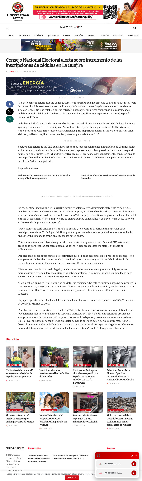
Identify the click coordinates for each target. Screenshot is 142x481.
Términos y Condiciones (38, 455)
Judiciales (53, 35)
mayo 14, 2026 (46, 429)
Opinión (104, 35)
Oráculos (133, 35)
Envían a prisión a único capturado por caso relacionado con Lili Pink (85, 418)
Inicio (11, 35)
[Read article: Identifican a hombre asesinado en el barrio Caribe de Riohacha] (54, 356)
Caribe (66, 35)
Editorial (118, 35)
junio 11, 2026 (113, 383)
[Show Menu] (7, 28)
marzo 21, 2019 (29, 71)
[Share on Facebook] (10, 104)
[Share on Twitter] (10, 111)
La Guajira (24, 35)
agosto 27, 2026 (13, 380)
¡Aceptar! (72, 477)
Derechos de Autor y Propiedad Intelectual (70, 455)
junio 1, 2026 (12, 426)
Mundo (91, 35)
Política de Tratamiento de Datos (67, 458)
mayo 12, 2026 (113, 429)
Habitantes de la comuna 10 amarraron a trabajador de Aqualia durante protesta (19, 373)
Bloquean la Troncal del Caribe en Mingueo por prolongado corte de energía (20, 418)
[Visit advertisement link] (71, 12)
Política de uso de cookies (39, 458)
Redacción (14, 71)
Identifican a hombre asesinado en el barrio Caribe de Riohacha (54, 373)
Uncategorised (15, 365)
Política (38, 35)
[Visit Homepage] (71, 28)
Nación (79, 35)
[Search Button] (134, 28)
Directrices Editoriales (37, 461)
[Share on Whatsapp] (10, 119)
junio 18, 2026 (46, 380)
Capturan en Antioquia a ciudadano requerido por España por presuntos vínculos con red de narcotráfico (85, 376)
